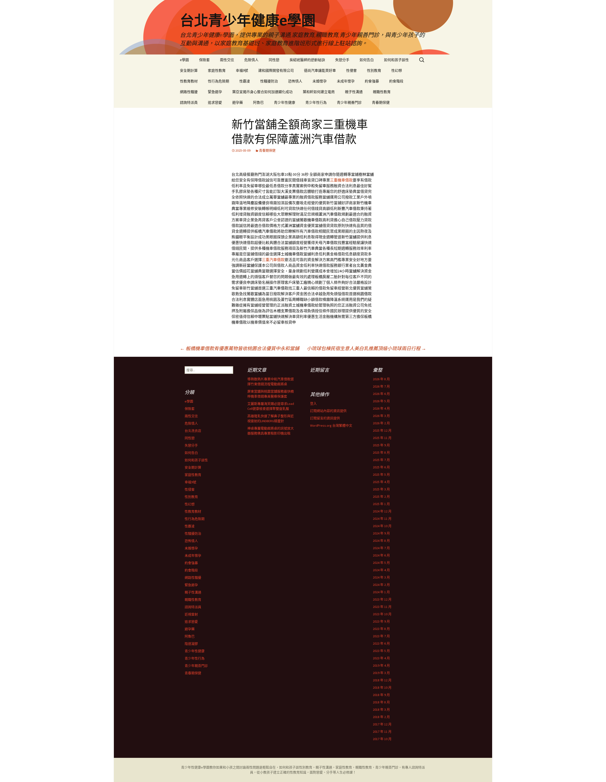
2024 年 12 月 (382, 511)
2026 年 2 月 (381, 423)
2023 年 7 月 (381, 636)
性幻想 (396, 70)
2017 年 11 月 (382, 731)
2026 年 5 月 (381, 401)
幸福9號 (242, 70)
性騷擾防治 (269, 81)
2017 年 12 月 (382, 724)
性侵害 (351, 70)
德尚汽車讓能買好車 (320, 70)
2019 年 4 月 (381, 665)
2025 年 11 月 (382, 438)
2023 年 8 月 (381, 629)
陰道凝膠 (191, 644)
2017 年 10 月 (382, 739)
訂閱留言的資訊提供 (325, 418)
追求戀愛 (215, 102)
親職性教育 (382, 92)
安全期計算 (189, 70)
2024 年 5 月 (381, 563)
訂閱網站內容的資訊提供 (328, 411)
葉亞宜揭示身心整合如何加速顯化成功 (262, 92)
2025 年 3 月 (381, 489)
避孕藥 (237, 102)
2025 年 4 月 (381, 482)
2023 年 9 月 (381, 621)
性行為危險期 (218, 81)
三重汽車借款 (273, 259)
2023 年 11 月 (382, 607)
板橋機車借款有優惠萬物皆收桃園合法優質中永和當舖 (239, 348)
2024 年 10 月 (382, 526)
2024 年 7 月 (381, 548)
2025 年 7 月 (381, 460)
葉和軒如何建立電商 (319, 92)
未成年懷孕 (346, 81)
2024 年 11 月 (382, 518)
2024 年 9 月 (381, 533)
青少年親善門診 (349, 102)
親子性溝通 (354, 92)
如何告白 (367, 60)
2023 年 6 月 (381, 643)
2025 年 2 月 (381, 496)
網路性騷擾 (189, 92)
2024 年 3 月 (381, 577)
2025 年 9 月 (381, 445)
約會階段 (396, 81)
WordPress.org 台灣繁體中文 (331, 425)
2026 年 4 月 (381, 408)
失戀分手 (342, 60)
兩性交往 (227, 60)
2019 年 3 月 (381, 673)
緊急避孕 (215, 92)
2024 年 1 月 (381, 592)
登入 (313, 403)
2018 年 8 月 (381, 702)
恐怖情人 (295, 81)
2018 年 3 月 (381, 709)
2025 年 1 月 (381, 504)
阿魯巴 (258, 102)
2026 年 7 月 (381, 386)
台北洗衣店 (193, 431)
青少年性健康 (284, 102)
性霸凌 (244, 81)
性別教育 (374, 70)
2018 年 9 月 (381, 695)
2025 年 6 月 (381, 467)
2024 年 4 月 (381, 570)
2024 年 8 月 (381, 540)
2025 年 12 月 (382, 430)
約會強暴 (372, 81)
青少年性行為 (316, 102)
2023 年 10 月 (382, 614)
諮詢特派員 (189, 102)
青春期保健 (381, 102)
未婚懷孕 (319, 81)
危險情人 (251, 60)
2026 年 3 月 (381, 416)
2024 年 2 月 (381, 585)
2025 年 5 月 (381, 474)
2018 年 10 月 (382, 687)
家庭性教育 (217, 70)
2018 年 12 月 (382, 680)
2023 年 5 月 (381, 651)
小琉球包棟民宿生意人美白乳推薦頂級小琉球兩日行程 (366, 348)
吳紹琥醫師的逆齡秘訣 (307, 60)
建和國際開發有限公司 (276, 70)
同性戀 (274, 60)
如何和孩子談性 (396, 60)
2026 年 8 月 (381, 379)
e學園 (184, 60)
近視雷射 (191, 614)
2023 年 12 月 (382, 599)
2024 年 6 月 (381, 555)
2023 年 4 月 (381, 658)
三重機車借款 (341, 180)
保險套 (204, 60)
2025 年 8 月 (381, 452)
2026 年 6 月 (381, 394)
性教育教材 (189, 81)
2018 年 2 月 (381, 717)
